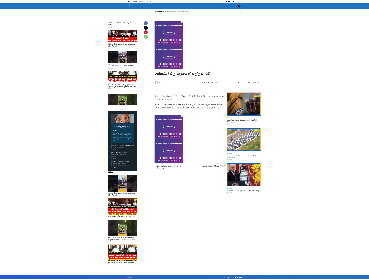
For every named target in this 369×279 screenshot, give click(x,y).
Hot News (229, 118)
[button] (239, 6)
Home (156, 70)
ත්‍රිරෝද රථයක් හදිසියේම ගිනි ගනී (214, 166)
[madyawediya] (157, 83)
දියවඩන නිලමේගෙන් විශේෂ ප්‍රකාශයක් (121, 65)
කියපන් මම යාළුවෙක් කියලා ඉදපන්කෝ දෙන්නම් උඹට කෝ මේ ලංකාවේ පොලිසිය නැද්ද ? (122, 86)
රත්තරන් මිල (256, 83)
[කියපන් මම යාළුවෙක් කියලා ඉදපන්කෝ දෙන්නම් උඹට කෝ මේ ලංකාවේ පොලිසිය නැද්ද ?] (122, 99)
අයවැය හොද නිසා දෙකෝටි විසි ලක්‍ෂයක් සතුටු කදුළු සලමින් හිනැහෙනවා (120, 154)
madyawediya (165, 83)
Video (110, 172)
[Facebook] (226, 1)
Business (164, 70)
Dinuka (115, 130)
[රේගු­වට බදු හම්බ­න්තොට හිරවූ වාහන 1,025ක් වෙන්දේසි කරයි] (244, 139)
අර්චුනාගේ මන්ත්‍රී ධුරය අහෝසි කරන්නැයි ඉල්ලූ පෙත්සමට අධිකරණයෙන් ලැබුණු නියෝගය (120, 163)
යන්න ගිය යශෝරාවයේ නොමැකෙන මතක (177, 11)
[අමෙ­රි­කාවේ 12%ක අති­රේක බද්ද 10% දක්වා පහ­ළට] (244, 174)
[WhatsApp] (146, 37)
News (160, 70)
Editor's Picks (246, 83)
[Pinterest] (146, 32)
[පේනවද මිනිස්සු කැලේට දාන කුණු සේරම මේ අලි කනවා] (122, 57)
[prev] (237, 11)
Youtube (239, 277)
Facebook (229, 277)
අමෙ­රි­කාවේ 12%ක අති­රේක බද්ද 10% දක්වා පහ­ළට (243, 190)
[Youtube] (229, 1)
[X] (146, 28)
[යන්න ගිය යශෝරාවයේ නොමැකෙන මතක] (122, 36)
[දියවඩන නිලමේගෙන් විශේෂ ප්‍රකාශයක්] (122, 76)
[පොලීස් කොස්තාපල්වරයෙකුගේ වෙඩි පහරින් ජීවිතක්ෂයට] (244, 104)
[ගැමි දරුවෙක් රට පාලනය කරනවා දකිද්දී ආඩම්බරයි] (122, 118)
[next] (240, 11)
